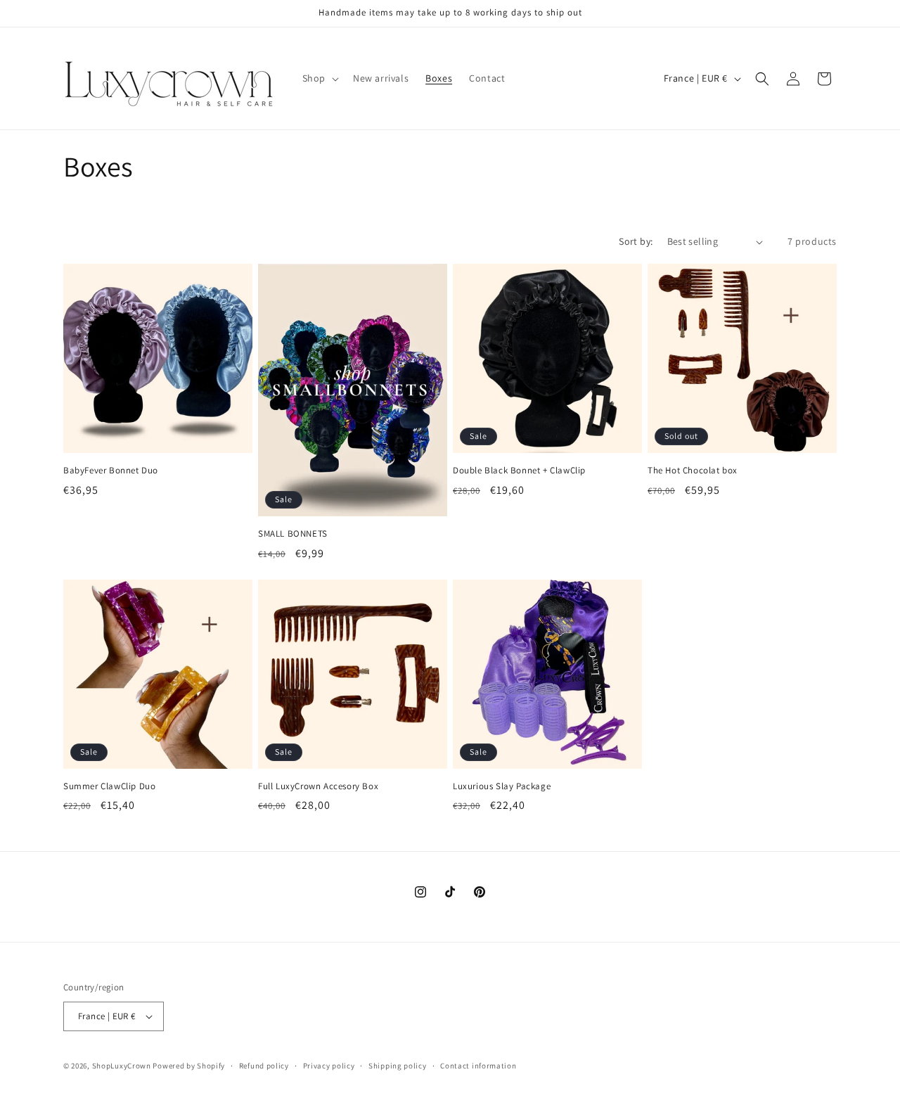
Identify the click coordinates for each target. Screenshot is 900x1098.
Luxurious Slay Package (502, 786)
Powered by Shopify (189, 1066)
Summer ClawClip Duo (109, 786)
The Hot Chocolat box (693, 470)
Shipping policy (397, 1066)
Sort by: (635, 241)
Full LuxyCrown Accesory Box (318, 786)
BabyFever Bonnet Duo (110, 470)
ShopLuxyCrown (121, 1066)
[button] (319, 78)
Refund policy (264, 1066)
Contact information (478, 1066)
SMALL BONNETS (293, 534)
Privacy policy (329, 1066)
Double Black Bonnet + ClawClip (519, 470)
